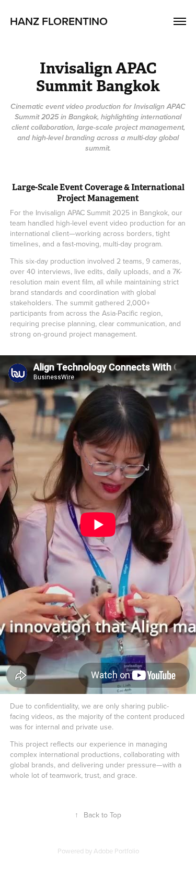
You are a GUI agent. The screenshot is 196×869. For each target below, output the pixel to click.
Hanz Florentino (59, 21)
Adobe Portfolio (116, 850)
